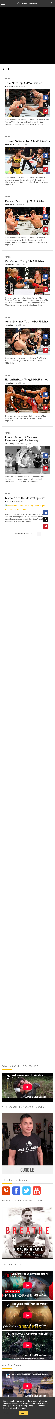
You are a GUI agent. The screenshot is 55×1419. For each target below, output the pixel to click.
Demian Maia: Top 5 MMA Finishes (25, 201)
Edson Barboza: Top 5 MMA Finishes (26, 379)
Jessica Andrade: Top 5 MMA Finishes (27, 141)
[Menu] (3, 3)
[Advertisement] (27, 36)
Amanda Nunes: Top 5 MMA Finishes (26, 321)
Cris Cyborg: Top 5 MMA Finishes (25, 261)
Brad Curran (9, 501)
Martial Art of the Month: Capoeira (25, 498)
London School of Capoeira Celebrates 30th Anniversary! (22, 439)
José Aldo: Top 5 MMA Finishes (23, 83)
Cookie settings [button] (10, 1413)
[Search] (51, 3)
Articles (8, 79)
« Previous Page (22, 533)
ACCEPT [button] (24, 1413)
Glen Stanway (9, 444)
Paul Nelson (9, 86)
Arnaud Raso (9, 144)
